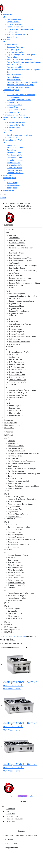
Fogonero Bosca (15, 303)
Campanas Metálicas (17, 240)
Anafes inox (13, 354)
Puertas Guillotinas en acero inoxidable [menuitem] (22, 82)
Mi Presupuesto (10, 627)
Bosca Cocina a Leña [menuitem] (15, 147)
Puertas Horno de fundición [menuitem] (18, 87)
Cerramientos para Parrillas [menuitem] (14, 115)
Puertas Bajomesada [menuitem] (15, 77)
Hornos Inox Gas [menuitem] (13, 162)
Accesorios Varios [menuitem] (14, 127)
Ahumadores (14, 238)
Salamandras (14, 339)
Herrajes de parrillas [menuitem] (15, 49)
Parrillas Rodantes (16, 275)
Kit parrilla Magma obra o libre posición (21, 249)
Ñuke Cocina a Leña (17, 374)
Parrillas (12, 235)
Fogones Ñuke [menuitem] (12, 107)
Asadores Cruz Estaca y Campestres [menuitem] (21, 95)
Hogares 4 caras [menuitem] (13, 22)
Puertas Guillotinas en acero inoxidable (24, 283)
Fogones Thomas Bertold (19, 311)
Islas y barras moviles (17, 245)
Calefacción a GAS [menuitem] (14, 19)
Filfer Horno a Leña (16, 367)
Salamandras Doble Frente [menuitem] (17, 34)
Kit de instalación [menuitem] (13, 137)
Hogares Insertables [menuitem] (15, 27)
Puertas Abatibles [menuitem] (14, 79)
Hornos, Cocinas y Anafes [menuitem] (13, 141)
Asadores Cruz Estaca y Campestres (23, 296)
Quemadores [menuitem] (12, 37)
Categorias (8, 432)
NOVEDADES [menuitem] (8, 175)
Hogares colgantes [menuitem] (14, 24)
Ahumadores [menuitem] (12, 44)
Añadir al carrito (14, 689)
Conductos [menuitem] (7, 131)
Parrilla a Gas (14, 255)
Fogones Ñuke (15, 308)
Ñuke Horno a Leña (17, 377)
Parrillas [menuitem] (6, 40)
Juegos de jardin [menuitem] (9, 179)
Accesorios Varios (16, 397)
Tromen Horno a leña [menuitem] (15, 173)
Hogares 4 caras (15, 329)
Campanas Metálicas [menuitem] (15, 47)
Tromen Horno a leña (17, 382)
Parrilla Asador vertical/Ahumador (22, 258)
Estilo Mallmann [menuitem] (13, 97)
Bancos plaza (14, 408)
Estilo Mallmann (15, 298)
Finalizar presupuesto (13, 629)
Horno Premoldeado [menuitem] (15, 160)
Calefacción (13, 321)
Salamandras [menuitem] (12, 32)
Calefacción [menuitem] (7, 15)
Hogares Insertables (17, 334)
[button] (23, 232)
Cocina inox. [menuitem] (11, 150)
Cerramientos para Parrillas (20, 324)
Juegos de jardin (15, 405)
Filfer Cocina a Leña (17, 362)
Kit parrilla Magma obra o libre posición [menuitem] (22, 54)
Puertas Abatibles (16, 285)
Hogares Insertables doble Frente (22, 336)
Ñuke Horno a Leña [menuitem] (14, 168)
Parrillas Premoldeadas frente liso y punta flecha (23, 271)
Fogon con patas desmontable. (21, 301)
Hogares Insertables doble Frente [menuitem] (20, 29)
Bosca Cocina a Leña (17, 364)
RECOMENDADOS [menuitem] (10, 190)
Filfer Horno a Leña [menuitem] (14, 157)
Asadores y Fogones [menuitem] (11, 91)
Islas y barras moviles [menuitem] (15, 52)
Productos (8, 624)
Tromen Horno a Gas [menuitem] (15, 170)
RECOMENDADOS (16, 415)
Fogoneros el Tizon (16, 306)
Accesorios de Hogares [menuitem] (16, 122)
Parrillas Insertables (17, 268)
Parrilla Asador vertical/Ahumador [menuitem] (20, 59)
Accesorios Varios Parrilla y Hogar (22, 390)
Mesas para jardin (16, 410)
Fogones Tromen (16, 313)
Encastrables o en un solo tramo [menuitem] (19, 135)
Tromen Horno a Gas (17, 380)
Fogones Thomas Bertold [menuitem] (17, 110)
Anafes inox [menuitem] (11, 145)
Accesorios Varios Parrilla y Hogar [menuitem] (16, 118)
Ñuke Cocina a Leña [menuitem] (14, 165)
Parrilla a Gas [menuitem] (12, 57)
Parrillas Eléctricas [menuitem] (14, 64)
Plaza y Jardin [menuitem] (12, 188)
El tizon (3, 197)
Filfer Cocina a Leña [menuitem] (14, 155)
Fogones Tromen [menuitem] (13, 112)
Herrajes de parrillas (17, 243)
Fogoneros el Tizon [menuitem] (14, 105)
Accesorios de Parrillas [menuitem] (16, 125)
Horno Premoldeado (17, 369)
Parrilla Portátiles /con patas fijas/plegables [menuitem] (24, 62)
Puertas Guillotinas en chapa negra (23, 265)
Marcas (7, 622)
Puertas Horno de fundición (20, 278)
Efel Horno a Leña (16, 359)
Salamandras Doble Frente (19, 341)
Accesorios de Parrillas (18, 395)
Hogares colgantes (16, 331)
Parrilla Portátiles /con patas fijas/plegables (20, 261)
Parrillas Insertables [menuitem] (14, 67)
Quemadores (14, 344)
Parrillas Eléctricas (16, 253)
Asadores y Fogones (17, 293)
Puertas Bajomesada (17, 280)
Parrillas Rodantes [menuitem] (14, 74)
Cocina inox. (14, 357)
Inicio (2, 636)
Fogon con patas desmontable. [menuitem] (19, 100)
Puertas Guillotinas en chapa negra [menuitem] (20, 85)
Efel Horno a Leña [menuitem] (14, 152)
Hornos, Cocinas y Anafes (19, 352)
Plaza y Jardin (14, 413)
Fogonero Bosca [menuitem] (13, 102)
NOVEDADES (9, 632)
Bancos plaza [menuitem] (12, 183)
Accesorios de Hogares (18, 392)
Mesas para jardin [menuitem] (14, 185)
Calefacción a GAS (16, 326)
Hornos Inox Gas (16, 372)
